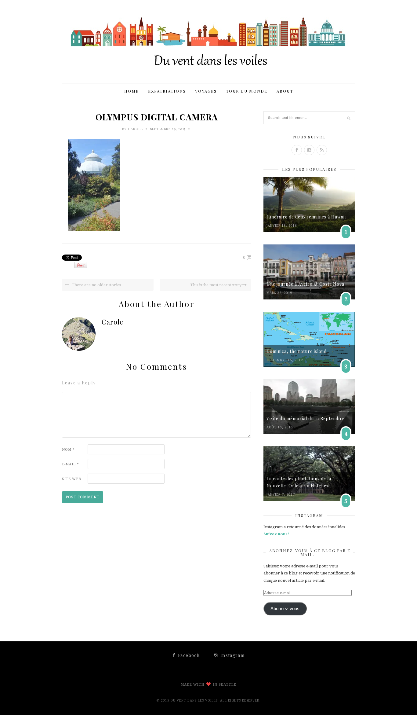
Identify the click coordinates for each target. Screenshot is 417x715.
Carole (135, 129)
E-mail (70, 464)
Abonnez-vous (284, 608)
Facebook (188, 655)
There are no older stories (96, 285)
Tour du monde (246, 91)
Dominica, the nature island (297, 351)
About (285, 91)
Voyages (206, 91)
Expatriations (167, 91)
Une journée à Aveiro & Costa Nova (305, 284)
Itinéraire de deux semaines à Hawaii (306, 217)
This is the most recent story (216, 285)
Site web (71, 479)
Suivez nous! (276, 534)
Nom (68, 450)
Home (131, 91)
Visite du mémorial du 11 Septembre (306, 418)
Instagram (232, 655)
